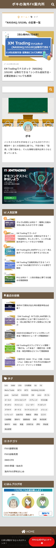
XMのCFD (9, 459)
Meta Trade (9, 390)
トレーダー (30, 405)
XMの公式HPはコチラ (42, 540)
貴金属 (45, 424)
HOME (30, 531)
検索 (51, 90)
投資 (34, 419)
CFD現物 (28, 385)
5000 (13, 385)
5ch (6, 385)
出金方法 (19, 414)
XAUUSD (24, 395)
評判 (38, 424)
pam (6, 395)
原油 (36, 414)
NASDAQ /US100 (38, 390)
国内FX (17, 419)
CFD (19, 385)
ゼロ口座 (44, 400)
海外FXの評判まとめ (14, 471)
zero (39, 395)
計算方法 (30, 424)
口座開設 (8, 419)
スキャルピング (20, 400)
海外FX (7, 424)
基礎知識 (26, 419)
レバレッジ (9, 414)
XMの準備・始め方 (13, 465)
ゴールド (8, 400)
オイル (46, 395)
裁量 (21, 424)
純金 (15, 424)
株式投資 (43, 419)
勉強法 (28, 414)
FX (41, 385)
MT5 (26, 390)
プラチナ (8, 409)
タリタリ (8, 405)
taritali (15, 395)
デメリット (19, 405)
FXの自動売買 (11, 454)
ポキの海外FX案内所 (28, 4)
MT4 (19, 390)
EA (36, 385)
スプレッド (33, 400)
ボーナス (18, 409)
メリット (44, 409)
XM (33, 395)
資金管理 (8, 429)
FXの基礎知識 (11, 448)
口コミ (43, 414)
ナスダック (42, 405)
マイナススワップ (31, 409)
